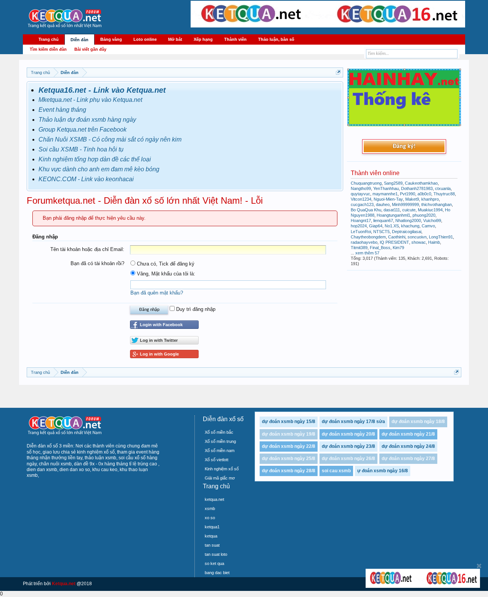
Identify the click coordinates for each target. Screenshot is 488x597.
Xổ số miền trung (220, 441)
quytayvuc (360, 193)
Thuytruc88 (444, 193)
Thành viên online (375, 173)
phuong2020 (424, 215)
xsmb (210, 508)
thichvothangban (436, 204)
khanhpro (430, 199)
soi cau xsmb (336, 470)
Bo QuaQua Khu (366, 210)
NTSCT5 (381, 231)
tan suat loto (216, 554)
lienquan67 (383, 220)
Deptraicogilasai (406, 231)
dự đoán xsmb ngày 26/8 (348, 458)
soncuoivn (417, 237)
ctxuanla (443, 188)
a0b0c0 (424, 193)
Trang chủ (49, 39)
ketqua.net (214, 499)
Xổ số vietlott (216, 459)
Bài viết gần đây (90, 49)
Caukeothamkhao (421, 183)
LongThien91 (441, 237)
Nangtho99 (361, 188)
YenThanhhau (386, 188)
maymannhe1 (385, 193)
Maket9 (412, 199)
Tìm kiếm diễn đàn (48, 49)
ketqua (211, 536)
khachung (410, 226)
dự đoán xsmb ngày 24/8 (408, 446)
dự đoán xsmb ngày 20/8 (348, 434)
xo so (210, 517)
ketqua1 (212, 527)
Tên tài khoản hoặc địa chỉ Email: (87, 249)
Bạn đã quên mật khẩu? (156, 293)
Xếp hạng (203, 39)
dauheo (383, 204)
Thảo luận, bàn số (276, 39)
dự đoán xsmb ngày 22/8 (288, 446)
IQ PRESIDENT (394, 242)
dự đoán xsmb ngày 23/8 (348, 446)
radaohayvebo (364, 242)
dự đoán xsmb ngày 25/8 (288, 458)
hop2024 (359, 226)
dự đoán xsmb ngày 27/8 (408, 458)
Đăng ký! (404, 146)
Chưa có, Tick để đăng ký (164, 264)
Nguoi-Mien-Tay (388, 199)
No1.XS (392, 226)
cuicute (409, 210)
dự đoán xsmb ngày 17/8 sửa (353, 421)
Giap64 (375, 226)
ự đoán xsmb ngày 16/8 (382, 470)
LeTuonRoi (361, 231)
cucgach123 (362, 204)
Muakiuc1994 (430, 210)
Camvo (428, 226)
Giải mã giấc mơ (220, 478)
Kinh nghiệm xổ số (222, 469)
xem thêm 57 (367, 253)
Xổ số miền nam (219, 450)
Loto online (145, 39)
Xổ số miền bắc (219, 432)
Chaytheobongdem (368, 237)
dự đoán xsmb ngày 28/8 (288, 470)
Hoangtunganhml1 (393, 215)
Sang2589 (393, 183)
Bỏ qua (479, 566)
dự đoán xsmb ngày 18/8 (418, 421)
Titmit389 (359, 247)
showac (418, 242)
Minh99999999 (405, 204)
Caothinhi (396, 237)
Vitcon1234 (361, 199)
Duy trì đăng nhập (195, 309)
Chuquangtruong (366, 183)
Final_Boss (380, 247)
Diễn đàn (79, 39)
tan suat (212, 545)
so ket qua (214, 563)
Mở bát (175, 39)
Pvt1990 (407, 193)
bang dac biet (217, 572)
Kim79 (398, 247)
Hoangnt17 (361, 220)
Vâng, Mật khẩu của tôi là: (165, 274)
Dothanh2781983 (417, 188)
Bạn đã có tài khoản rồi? (97, 263)
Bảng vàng (111, 39)
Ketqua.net (63, 583)
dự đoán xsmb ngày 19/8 (288, 434)
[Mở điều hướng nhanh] (338, 72)
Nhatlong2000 (408, 220)
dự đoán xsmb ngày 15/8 (288, 421)
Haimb (434, 242)
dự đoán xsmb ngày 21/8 (408, 434)
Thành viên (235, 39)
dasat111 (392, 210)
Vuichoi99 (432, 220)
